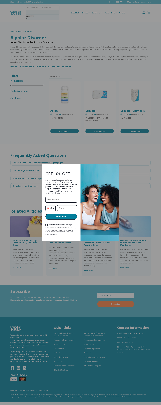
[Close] (116, 167)
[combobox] (50, 208)
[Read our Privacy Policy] (75, 228)
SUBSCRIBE (61, 217)
